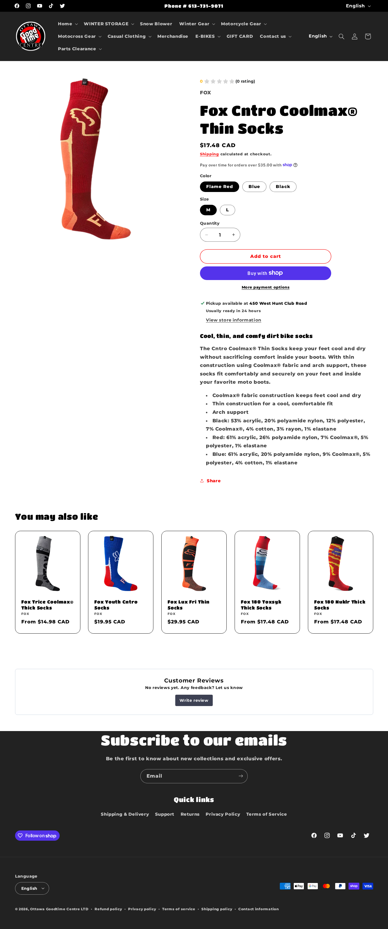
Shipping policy (216, 909)
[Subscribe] (240, 776)
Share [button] (214, 480)
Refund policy (108, 909)
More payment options (266, 287)
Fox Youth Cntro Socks (115, 604)
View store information (233, 319)
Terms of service (178, 909)
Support (164, 814)
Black (283, 186)
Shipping (209, 154)
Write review (194, 700)
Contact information (258, 909)
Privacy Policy (223, 814)
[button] (67, 24)
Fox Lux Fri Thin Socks (189, 604)
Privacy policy (142, 909)
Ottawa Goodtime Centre (55, 909)
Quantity (210, 223)
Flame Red (219, 186)
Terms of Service (266, 814)
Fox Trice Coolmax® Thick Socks (47, 604)
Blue (254, 186)
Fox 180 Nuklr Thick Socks (339, 604)
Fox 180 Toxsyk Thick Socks (261, 604)
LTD (84, 909)
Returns (190, 814)
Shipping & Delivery (125, 814)
